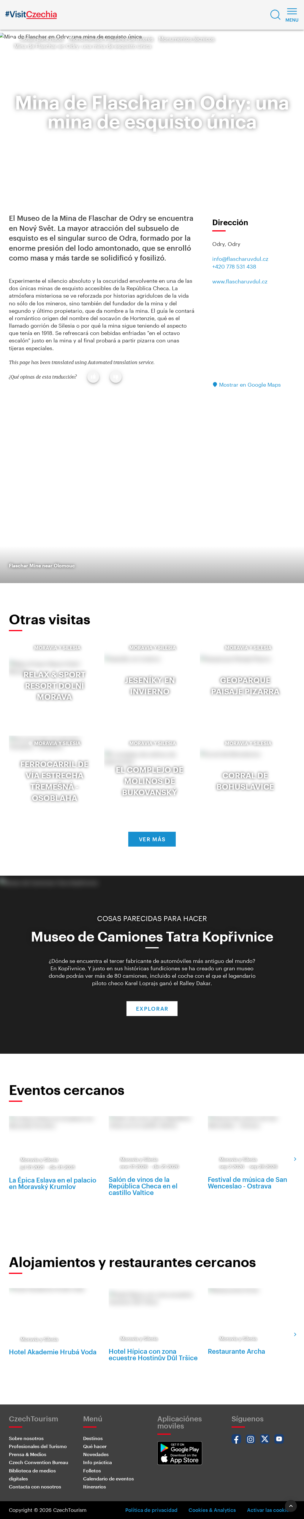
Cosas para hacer (42, 38)
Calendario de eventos (108, 1478)
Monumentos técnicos (187, 38)
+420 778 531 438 (234, 266)
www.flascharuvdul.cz (239, 281)
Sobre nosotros (26, 1438)
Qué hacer (95, 1446)
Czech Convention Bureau (38, 1462)
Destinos (93, 1438)
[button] (275, 15)
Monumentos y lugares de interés (111, 38)
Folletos (92, 1470)
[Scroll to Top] (291, 1506)
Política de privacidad (151, 1510)
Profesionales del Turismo (38, 1446)
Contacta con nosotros (35, 1486)
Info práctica (97, 1462)
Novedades (96, 1454)
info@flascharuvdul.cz (240, 258)
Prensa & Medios (27, 1454)
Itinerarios (94, 1486)
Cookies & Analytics (212, 1510)
